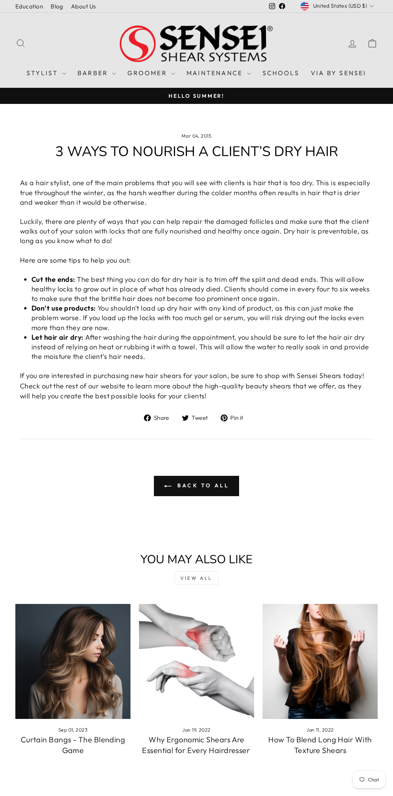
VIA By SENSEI (339, 73)
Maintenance (216, 73)
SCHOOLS (281, 73)
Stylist (43, 73)
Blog (57, 6)
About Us (83, 6)
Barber (94, 73)
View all (196, 578)
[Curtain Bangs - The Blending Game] (72, 661)
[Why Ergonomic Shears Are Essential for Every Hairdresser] (196, 661)
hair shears (163, 375)
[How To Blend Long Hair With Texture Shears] (320, 661)
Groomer (148, 73)
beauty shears (268, 386)
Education (29, 6)
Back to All (202, 485)
